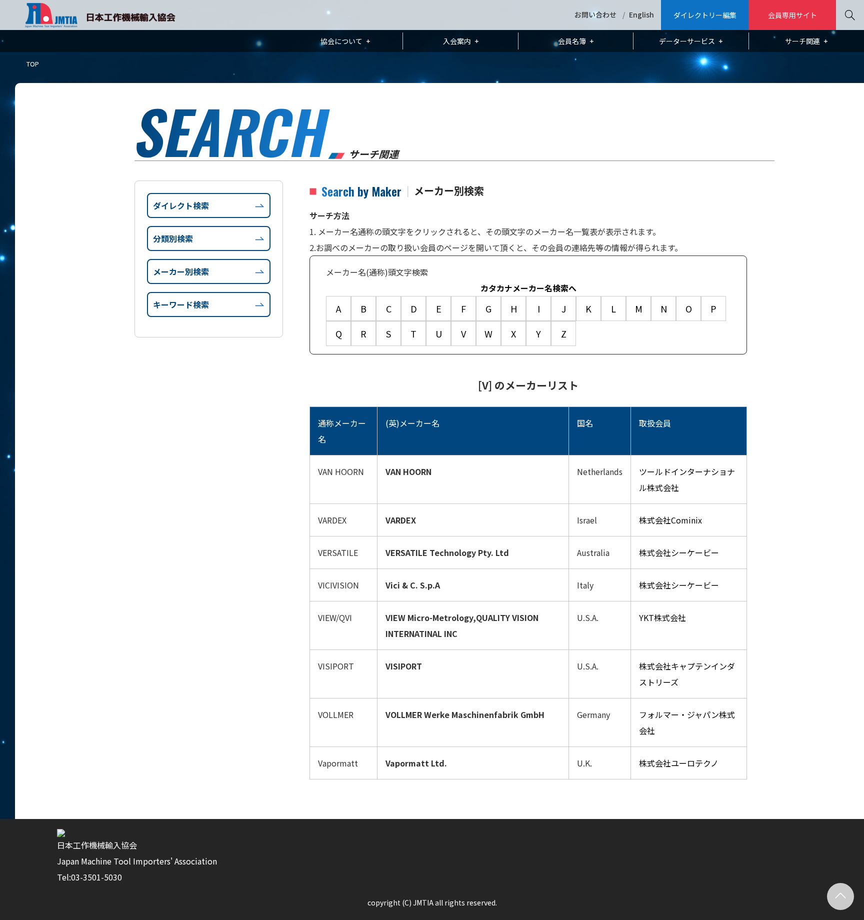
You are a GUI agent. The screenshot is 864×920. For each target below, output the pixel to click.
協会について (341, 41)
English (641, 14)
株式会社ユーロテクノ (678, 763)
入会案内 (457, 41)
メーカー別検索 (181, 272)
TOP (32, 63)
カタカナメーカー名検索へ (528, 288)
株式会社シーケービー (679, 552)
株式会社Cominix (670, 520)
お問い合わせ (595, 15)
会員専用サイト (792, 15)
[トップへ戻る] (840, 896)
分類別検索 (173, 238)
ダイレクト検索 (181, 206)
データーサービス (687, 41)
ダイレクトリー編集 (705, 15)
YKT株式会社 (662, 618)
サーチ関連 (802, 41)
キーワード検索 (181, 304)
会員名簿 (572, 41)
